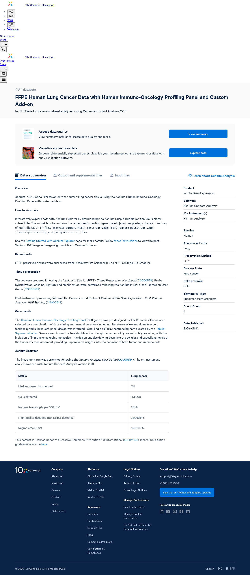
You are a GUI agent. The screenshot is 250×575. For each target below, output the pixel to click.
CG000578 (145, 280)
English (210, 568)
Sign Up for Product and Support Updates (187, 492)
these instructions (125, 241)
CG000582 (32, 289)
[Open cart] (3, 49)
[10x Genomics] (28, 511)
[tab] (30, 176)
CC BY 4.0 (130, 440)
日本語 (230, 568)
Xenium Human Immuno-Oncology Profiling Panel (53, 320)
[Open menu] (3, 80)
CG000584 (125, 359)
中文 (220, 568)
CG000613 (54, 302)
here (44, 444)
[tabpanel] (125, 316)
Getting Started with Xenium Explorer (50, 241)
